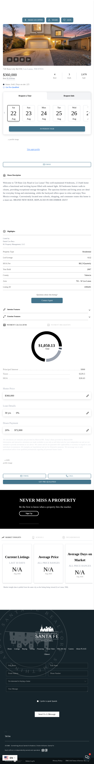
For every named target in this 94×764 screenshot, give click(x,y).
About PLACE (81, 649)
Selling (32, 649)
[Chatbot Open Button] (87, 757)
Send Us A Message (47, 714)
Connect (47, 654)
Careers (71, 649)
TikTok (8, 736)
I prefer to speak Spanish (48, 701)
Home (10, 649)
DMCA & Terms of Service (74, 761)
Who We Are (61, 649)
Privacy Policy (57, 761)
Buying (24, 649)
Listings (17, 649)
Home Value (50, 649)
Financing (40, 649)
